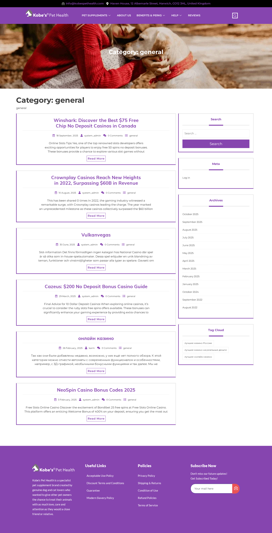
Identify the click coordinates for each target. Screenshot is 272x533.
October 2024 (190, 291)
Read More (96, 158)
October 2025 (190, 214)
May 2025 (188, 253)
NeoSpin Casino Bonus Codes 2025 (96, 390)
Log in (186, 177)
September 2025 (192, 221)
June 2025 (188, 245)
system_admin (92, 135)
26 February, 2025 (73, 348)
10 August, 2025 (68, 192)
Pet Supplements (94, 15)
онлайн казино (96, 338)
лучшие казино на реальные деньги (205, 349)
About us (124, 15)
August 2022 (189, 307)
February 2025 (190, 276)
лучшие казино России (198, 343)
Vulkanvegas (96, 235)
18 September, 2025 (67, 135)
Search (216, 144)
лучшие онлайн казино (198, 356)
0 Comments (115, 135)
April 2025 (188, 260)
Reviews (194, 15)
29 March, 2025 (67, 296)
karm (92, 348)
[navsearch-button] (235, 15)
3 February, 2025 (67, 399)
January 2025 (190, 284)
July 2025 (188, 237)
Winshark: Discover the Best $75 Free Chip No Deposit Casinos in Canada (96, 123)
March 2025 (189, 268)
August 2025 (189, 229)
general (133, 135)
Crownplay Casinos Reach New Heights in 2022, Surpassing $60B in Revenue (96, 180)
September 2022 (192, 299)
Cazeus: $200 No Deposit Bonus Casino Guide (96, 286)
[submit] (236, 489)
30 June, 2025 (67, 244)
